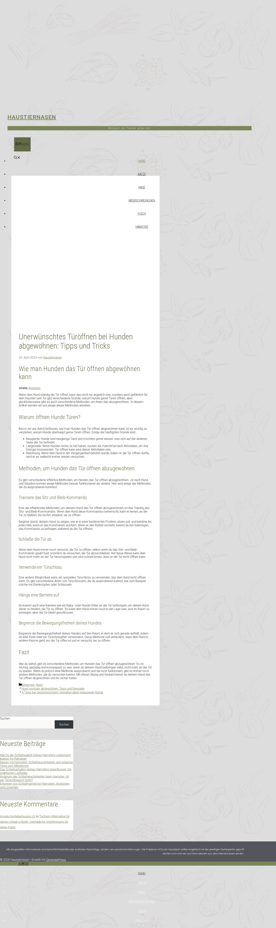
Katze (142, 174)
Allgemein (28, 685)
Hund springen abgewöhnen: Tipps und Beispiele (53, 688)
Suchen (5, 718)
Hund (141, 161)
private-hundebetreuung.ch (17, 816)
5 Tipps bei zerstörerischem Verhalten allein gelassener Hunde (62, 692)
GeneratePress (56, 860)
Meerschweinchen (142, 200)
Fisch (142, 213)
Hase (141, 187)
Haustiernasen (32, 117)
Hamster (142, 227)
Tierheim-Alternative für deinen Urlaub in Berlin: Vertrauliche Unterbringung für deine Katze (35, 822)
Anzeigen (34, 388)
